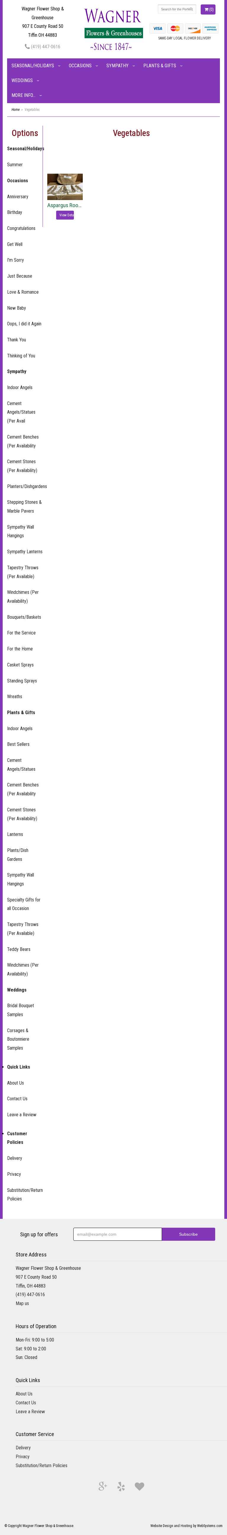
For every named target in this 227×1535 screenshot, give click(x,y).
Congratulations (21, 228)
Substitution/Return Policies (25, 1194)
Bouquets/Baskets (24, 617)
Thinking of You (21, 356)
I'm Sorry (15, 260)
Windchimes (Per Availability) (23, 596)
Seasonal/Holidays (33, 65)
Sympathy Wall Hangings (20, 531)
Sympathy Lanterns (25, 551)
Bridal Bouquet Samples (20, 1010)
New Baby (16, 308)
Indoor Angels (20, 387)
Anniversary (17, 196)
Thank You (16, 340)
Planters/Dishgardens (25, 486)
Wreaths (14, 696)
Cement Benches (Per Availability (23, 441)
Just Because (19, 276)
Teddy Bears (18, 949)
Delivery (14, 1158)
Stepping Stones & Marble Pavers (24, 506)
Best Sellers (18, 744)
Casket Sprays (20, 665)
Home (16, 110)
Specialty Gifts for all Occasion (23, 904)
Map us (22, 1303)
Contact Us (17, 1098)
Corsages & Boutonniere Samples (18, 1039)
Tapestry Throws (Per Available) (22, 572)
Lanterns (15, 834)
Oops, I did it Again (24, 324)
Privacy (14, 1174)
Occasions (80, 65)
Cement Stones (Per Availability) (22, 466)
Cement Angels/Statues (21, 764)
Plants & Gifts (159, 65)
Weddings (22, 80)
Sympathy (117, 65)
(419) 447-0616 (45, 46)
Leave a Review (21, 1114)
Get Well (14, 244)
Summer (15, 164)
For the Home (20, 649)
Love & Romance (23, 292)
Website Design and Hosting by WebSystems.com (186, 1526)
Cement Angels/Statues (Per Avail (21, 412)
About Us (15, 1083)
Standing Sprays (22, 681)
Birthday (14, 212)
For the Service (21, 633)
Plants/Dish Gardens (17, 855)
